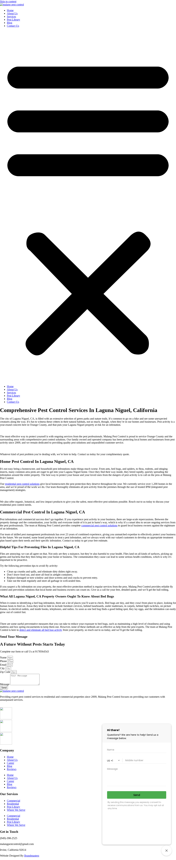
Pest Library (13, 19)
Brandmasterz (31, 855)
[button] (88, 206)
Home (10, 10)
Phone (4, 661)
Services (11, 16)
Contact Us (13, 25)
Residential (13, 803)
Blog (9, 22)
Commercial (13, 800)
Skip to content (8, 1)
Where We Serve (16, 809)
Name (3, 657)
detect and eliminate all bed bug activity (40, 629)
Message (5, 684)
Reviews (11, 769)
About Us (12, 13)
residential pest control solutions (22, 483)
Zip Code (5, 671)
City (2, 668)
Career (10, 763)
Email (3, 664)
